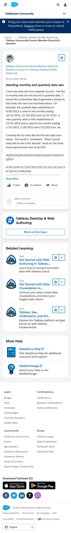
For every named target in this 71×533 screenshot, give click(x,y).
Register (29, 26)
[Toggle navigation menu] (64, 13)
